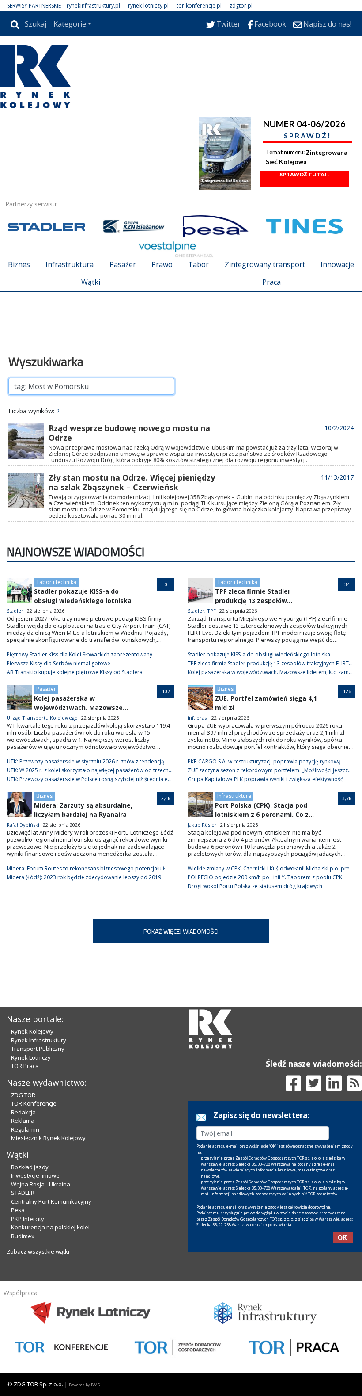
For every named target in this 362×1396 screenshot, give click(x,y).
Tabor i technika (56, 582)
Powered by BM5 (84, 1385)
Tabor (198, 264)
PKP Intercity (27, 1219)
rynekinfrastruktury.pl (93, 5)
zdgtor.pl (241, 5)
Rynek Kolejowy (32, 1031)
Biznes (19, 264)
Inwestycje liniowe (35, 1175)
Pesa (18, 1210)
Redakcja (23, 1112)
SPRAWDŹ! (308, 135)
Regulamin (25, 1129)
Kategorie (69, 24)
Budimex (22, 1236)
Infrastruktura (69, 264)
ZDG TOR (23, 1095)
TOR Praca (25, 1066)
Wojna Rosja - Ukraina (40, 1184)
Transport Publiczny (37, 1049)
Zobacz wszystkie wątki (38, 1251)
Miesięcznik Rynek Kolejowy (48, 1138)
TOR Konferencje (34, 1103)
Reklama (22, 1121)
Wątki (90, 282)
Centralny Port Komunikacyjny (51, 1201)
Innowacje (337, 264)
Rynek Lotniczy (31, 1057)
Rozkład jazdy (30, 1167)
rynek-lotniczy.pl (148, 5)
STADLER (22, 1193)
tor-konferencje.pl (199, 5)
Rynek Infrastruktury (38, 1040)
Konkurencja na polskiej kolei (50, 1227)
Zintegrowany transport (265, 264)
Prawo (162, 264)
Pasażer (122, 264)
